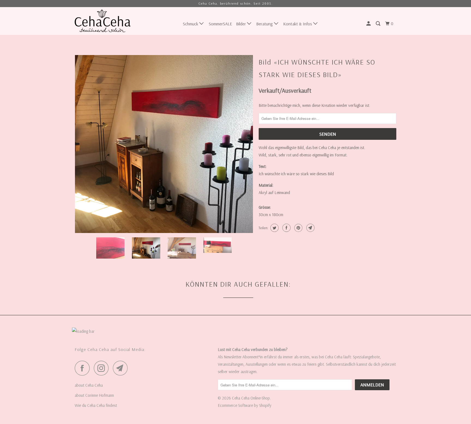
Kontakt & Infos (298, 23)
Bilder (241, 23)
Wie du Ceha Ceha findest (96, 405)
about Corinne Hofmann (94, 395)
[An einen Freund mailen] (310, 228)
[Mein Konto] (369, 24)
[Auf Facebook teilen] (286, 228)
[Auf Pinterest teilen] (298, 228)
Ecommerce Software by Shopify (244, 405)
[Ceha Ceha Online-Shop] (103, 21)
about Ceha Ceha (89, 385)
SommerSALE (220, 23)
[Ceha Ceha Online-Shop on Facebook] (84, 368)
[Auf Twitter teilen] (274, 228)
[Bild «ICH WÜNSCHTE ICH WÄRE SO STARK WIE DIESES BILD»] (164, 144)
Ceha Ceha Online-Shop (251, 398)
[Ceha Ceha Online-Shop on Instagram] (103, 368)
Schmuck (191, 23)
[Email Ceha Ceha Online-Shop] (122, 368)
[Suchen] (378, 24)
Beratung (265, 23)
